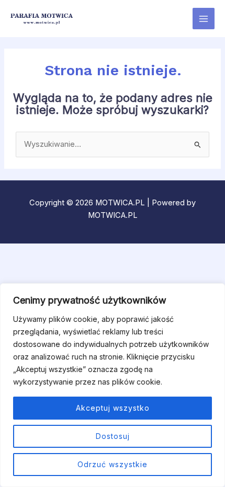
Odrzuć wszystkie (112, 464)
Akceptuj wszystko (113, 407)
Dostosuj (113, 436)
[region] (112, 385)
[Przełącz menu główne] (204, 19)
